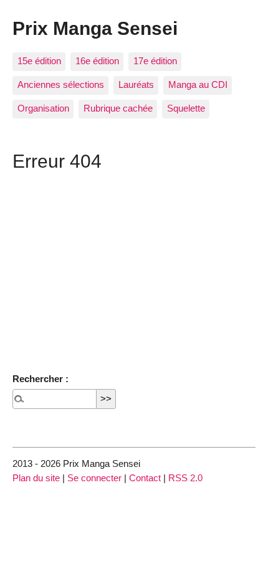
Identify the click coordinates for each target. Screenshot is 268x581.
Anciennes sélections (60, 84)
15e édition (39, 60)
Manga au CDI (197, 84)
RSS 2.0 (185, 478)
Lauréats (136, 84)
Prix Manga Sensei (95, 28)
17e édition (155, 60)
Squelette (186, 108)
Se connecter (94, 478)
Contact (145, 478)
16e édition (97, 60)
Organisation (43, 108)
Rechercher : (40, 378)
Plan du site (36, 478)
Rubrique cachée (118, 108)
